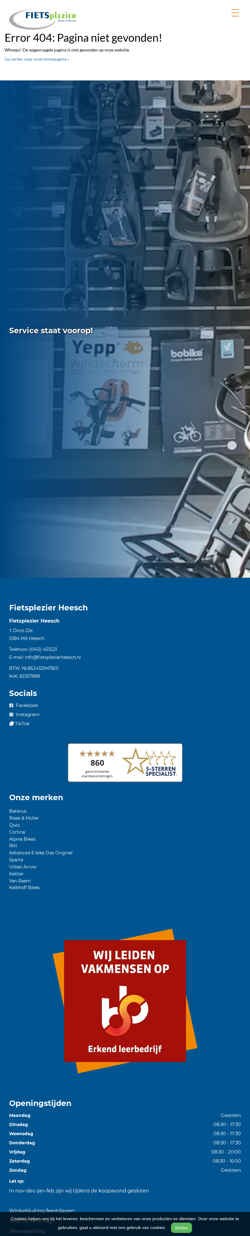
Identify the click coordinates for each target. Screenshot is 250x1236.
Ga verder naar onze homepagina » (37, 59)
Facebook (26, 705)
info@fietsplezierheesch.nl (53, 657)
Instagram (27, 714)
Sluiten (181, 1227)
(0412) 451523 (43, 649)
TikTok (22, 723)
